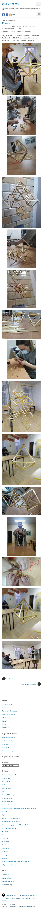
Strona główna (7, 704)
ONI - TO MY (8, 904)
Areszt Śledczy (7, 781)
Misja (4, 724)
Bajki (3, 785)
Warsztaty (26, 26)
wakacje (5, 855)
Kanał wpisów (6, 878)
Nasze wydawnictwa (8, 714)
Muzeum (5, 811)
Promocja (5, 831)
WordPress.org (7, 884)
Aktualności (12, 26)
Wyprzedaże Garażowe (10, 865)
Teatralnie (5, 848)
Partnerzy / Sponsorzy (9, 711)
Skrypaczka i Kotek (8, 737)
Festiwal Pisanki (7, 801)
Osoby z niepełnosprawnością (12, 818)
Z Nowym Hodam (8, 741)
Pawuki (6, 23)
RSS (13, 14)
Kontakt (4, 721)
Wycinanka (8, 679)
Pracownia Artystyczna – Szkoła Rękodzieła (16, 825)
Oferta (4, 718)
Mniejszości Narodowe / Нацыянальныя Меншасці (19, 808)
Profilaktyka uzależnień (9, 828)
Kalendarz (5, 744)
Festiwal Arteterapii (8, 795)
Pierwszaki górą (7, 751)
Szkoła (4, 845)
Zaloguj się (5, 874)
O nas (4, 707)
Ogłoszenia (6, 815)
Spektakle (5, 747)
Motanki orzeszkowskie (30, 684)
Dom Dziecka (6, 788)
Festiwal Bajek (7, 798)
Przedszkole (6, 835)
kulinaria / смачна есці (9, 805)
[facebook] (3, 15)
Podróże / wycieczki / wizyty (11, 821)
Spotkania (5, 841)
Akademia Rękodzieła (9, 775)
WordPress (13, 906)
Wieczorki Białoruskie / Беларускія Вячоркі (16, 861)
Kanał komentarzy (8, 881)
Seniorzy (5, 838)
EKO (3, 791)
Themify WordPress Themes (26, 906)
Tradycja (19, 26)
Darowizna (5, 727)
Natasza (4, 26)
